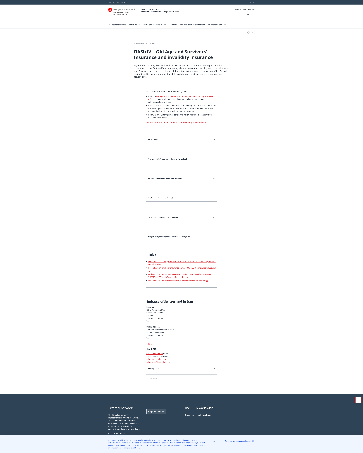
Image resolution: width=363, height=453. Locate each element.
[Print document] (248, 32)
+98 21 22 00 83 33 (154, 353)
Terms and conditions (130, 448)
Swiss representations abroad (198, 415)
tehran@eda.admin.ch (156, 359)
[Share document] (253, 32)
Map (148, 344)
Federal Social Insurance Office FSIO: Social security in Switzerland (175, 122)
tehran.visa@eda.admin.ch (158, 362)
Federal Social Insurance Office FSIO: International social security (177, 280)
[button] (117, 24)
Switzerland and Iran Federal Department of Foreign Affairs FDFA (160, 10)
